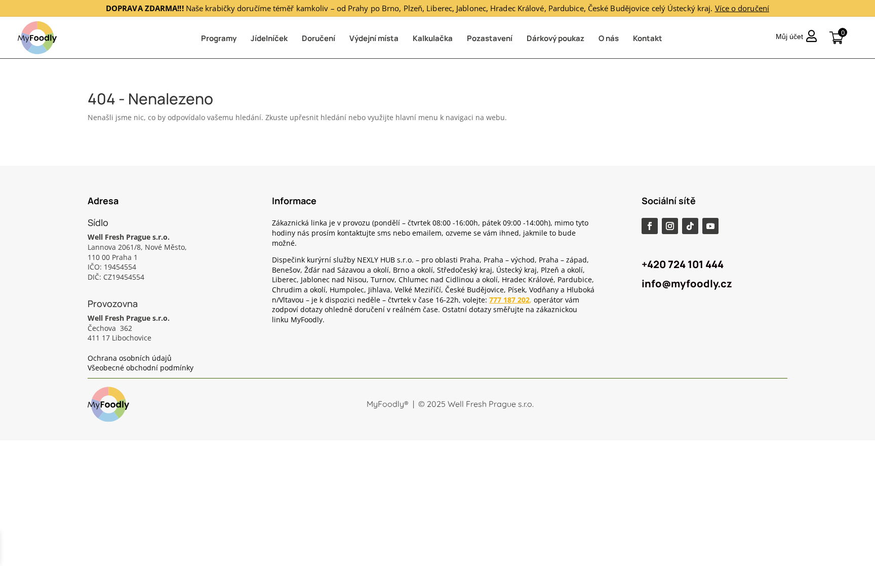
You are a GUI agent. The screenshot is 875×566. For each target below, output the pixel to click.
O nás (609, 38)
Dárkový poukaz (555, 38)
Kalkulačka (433, 38)
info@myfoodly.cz (687, 283)
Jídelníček (269, 38)
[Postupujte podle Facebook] (650, 226)
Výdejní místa (374, 38)
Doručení (318, 38)
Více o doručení (742, 8)
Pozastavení (489, 38)
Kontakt (647, 38)
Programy (218, 38)
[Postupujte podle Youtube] (710, 226)
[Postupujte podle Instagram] (670, 226)
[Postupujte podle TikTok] (690, 226)
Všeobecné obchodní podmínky (140, 367)
